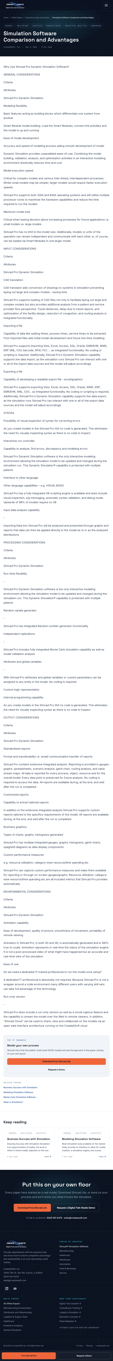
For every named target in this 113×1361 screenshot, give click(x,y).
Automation (64, 1264)
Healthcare (22, 26)
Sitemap (89, 1346)
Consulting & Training (70, 1308)
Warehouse (96, 26)
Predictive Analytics (76, 26)
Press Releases (67, 1321)
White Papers (17, 17)
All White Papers (12, 1303)
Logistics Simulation (70, 1312)
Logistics (37, 26)
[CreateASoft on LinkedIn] (7, 1288)
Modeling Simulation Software (18, 1092)
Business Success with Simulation (20, 1087)
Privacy (80, 1346)
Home (6, 17)
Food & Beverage (67, 1268)
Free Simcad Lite (28, 1355)
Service (63, 1273)
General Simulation (12, 1330)
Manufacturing (53, 26)
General (9, 26)
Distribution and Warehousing (18, 1312)
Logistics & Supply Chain (15, 1316)
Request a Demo (56, 1069)
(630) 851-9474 (54, 1218)
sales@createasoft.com (75, 1218)
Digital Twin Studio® (70, 1303)
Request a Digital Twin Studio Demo (76, 1207)
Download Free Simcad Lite (56, 1061)
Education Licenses (69, 1316)
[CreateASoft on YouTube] (15, 1288)
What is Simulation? (13, 1102)
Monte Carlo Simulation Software (20, 1097)
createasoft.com (102, 1346)
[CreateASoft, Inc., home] (15, 5)
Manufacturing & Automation (37, 17)
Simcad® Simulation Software (73, 1246)
